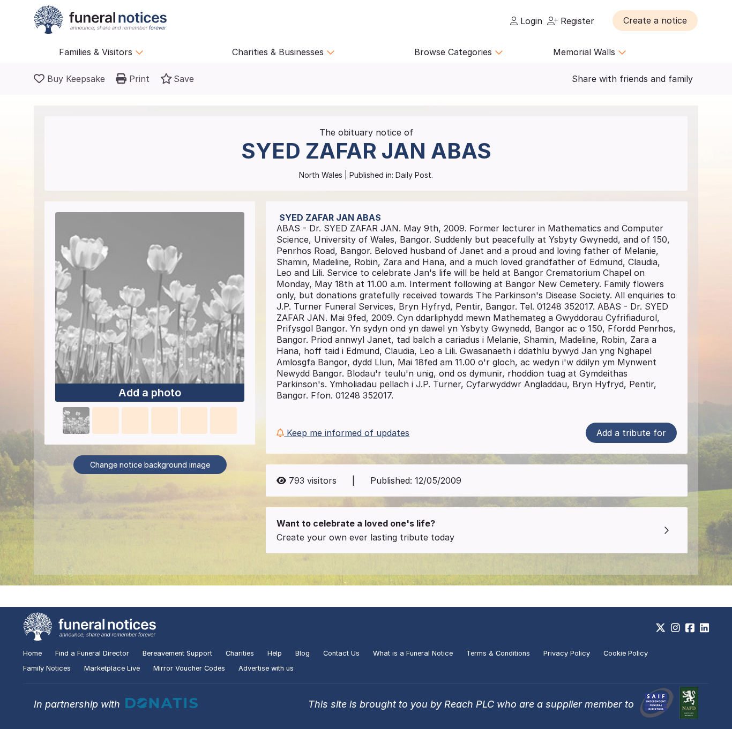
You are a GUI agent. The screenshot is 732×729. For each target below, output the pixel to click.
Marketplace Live (112, 668)
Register (576, 21)
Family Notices (47, 668)
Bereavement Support (177, 653)
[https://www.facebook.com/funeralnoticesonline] (689, 627)
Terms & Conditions (498, 653)
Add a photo (149, 392)
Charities (240, 653)
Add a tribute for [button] (631, 432)
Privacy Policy (566, 653)
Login (530, 21)
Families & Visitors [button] (97, 52)
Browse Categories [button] (454, 52)
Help (274, 653)
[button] (655, 20)
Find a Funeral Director (92, 653)
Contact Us (341, 653)
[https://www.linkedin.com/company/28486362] (704, 627)
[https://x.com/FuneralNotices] (660, 627)
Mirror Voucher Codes (189, 668)
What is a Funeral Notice (413, 653)
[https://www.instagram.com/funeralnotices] (675, 627)
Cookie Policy (625, 653)
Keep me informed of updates (346, 432)
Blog (302, 653)
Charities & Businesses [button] (279, 52)
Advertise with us (266, 668)
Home (32, 653)
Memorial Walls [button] (585, 52)
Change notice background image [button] (150, 464)
